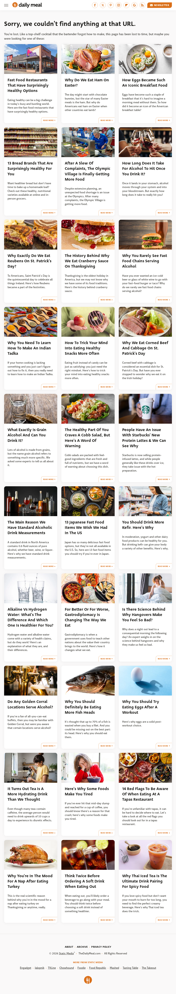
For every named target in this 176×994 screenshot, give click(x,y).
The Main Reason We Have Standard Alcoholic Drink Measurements (30, 528)
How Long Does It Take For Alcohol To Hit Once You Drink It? (143, 169)
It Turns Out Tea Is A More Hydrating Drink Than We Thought (27, 794)
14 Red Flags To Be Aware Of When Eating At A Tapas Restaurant (145, 794)
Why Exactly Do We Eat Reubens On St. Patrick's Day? (29, 261)
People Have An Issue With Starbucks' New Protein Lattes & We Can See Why (144, 438)
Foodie (82, 968)
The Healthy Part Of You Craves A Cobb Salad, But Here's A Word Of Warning (87, 438)
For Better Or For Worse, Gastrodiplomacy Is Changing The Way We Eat (87, 617)
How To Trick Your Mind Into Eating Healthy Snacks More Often (86, 348)
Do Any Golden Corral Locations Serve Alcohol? (30, 704)
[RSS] (142, 5)
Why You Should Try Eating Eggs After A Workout (140, 707)
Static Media (66, 953)
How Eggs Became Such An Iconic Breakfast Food (144, 82)
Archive (82, 947)
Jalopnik (39, 968)
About (69, 947)
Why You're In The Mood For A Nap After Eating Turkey (30, 881)
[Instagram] (119, 5)
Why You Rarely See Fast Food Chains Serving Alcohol (144, 261)
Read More (48, 120)
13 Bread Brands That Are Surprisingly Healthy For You (30, 169)
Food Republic (97, 968)
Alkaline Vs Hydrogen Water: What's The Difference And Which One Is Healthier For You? (30, 617)
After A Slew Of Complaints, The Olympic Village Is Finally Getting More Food (87, 171)
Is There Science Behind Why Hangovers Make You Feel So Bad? (143, 615)
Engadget (25, 968)
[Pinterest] (111, 5)
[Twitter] (103, 5)
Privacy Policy (101, 947)
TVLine (52, 968)
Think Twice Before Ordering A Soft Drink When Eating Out (84, 881)
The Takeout (149, 968)
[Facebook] (95, 5)
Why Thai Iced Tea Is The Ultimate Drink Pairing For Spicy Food (144, 881)
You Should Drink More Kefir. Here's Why (143, 525)
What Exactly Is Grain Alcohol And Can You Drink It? (27, 435)
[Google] (134, 5)
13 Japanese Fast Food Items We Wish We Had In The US (86, 528)
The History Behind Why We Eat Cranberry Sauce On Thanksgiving (87, 261)
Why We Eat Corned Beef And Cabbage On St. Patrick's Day (145, 348)
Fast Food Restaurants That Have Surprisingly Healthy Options (28, 85)
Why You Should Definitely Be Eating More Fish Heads (83, 707)
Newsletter (161, 5)
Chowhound (66, 968)
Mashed (114, 968)
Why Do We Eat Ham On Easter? (87, 82)
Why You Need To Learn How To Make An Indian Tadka (29, 348)
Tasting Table (130, 968)
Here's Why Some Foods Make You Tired (87, 791)
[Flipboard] (126, 5)
